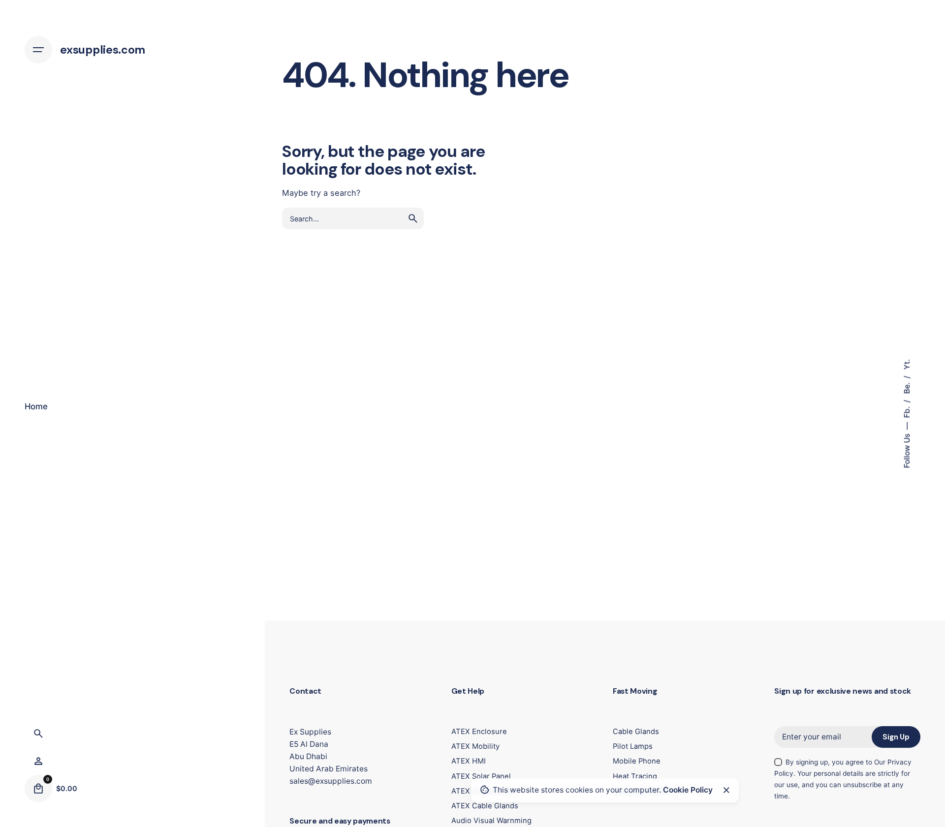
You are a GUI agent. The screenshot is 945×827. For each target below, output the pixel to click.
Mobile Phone (637, 761)
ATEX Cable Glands (484, 805)
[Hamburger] (38, 49)
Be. (906, 387)
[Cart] (38, 788)
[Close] (726, 790)
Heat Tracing (635, 776)
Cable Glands (636, 731)
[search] (413, 218)
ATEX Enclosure (479, 731)
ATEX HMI (468, 761)
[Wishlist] (38, 761)
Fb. (906, 411)
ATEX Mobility (475, 746)
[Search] (38, 733)
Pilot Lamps (633, 746)
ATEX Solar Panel (481, 776)
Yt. (906, 364)
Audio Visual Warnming (491, 820)
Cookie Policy (688, 790)
